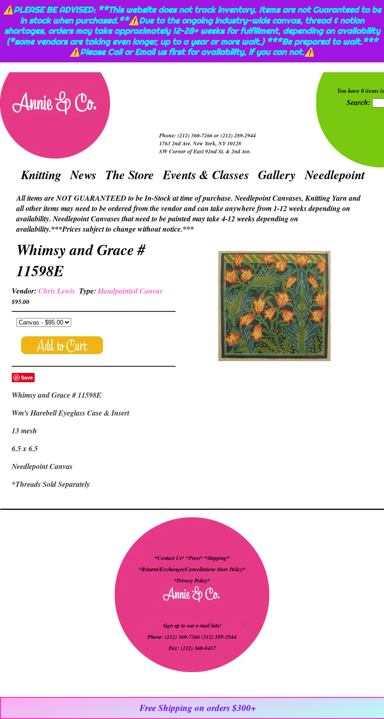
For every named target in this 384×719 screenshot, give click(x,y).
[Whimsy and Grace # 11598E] (274, 307)
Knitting (41, 174)
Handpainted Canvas (130, 291)
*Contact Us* (170, 558)
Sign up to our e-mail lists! (192, 625)
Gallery (277, 174)
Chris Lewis (56, 291)
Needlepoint (335, 174)
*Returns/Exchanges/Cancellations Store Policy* (192, 569)
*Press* (195, 558)
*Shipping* (216, 558)
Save (27, 377)
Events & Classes (206, 174)
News (83, 174)
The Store (129, 174)
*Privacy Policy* (192, 580)
